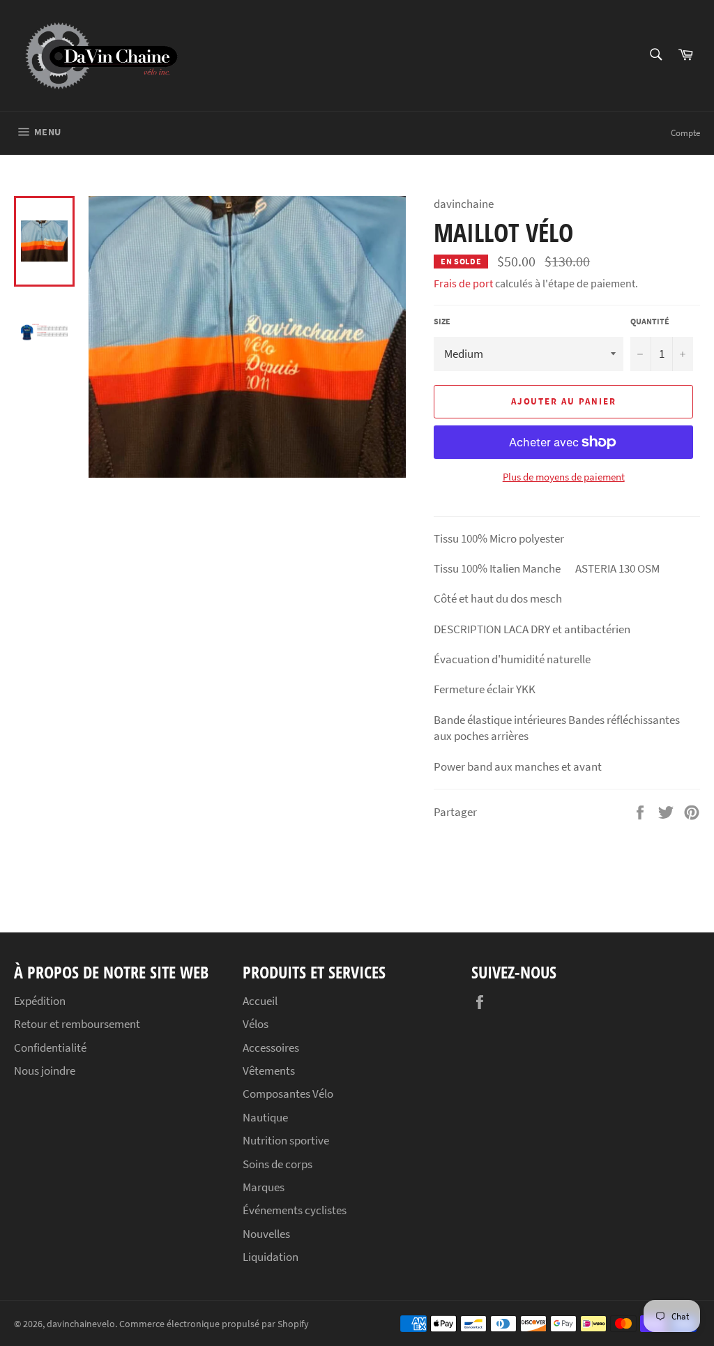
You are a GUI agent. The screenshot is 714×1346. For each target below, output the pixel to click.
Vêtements (269, 1070)
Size (442, 321)
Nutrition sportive (286, 1140)
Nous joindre (44, 1070)
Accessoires (271, 1047)
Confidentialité (50, 1047)
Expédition (40, 1000)
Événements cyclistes (295, 1210)
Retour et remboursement (77, 1023)
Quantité (649, 321)
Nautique (265, 1117)
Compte (685, 133)
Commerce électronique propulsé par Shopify (214, 1324)
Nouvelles (266, 1233)
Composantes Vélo (288, 1093)
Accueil (260, 1000)
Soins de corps (277, 1164)
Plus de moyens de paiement (564, 476)
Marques (263, 1187)
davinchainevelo (81, 1324)
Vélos (255, 1023)
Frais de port (463, 283)
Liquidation (270, 1256)
